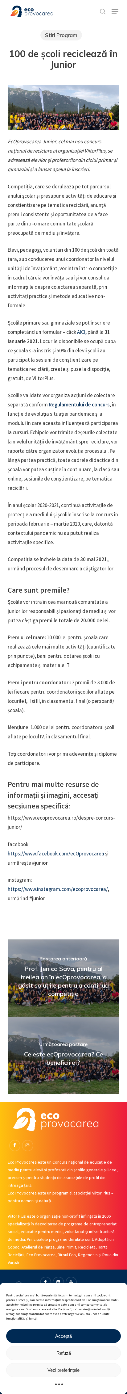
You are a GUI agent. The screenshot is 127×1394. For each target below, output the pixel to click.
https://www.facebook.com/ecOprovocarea (56, 854)
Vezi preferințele (63, 1370)
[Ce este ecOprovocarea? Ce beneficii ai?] (64, 1055)
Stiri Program (61, 35)
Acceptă (63, 1336)
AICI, (82, 333)
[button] (115, 11)
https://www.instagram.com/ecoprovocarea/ (58, 890)
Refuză (63, 1353)
